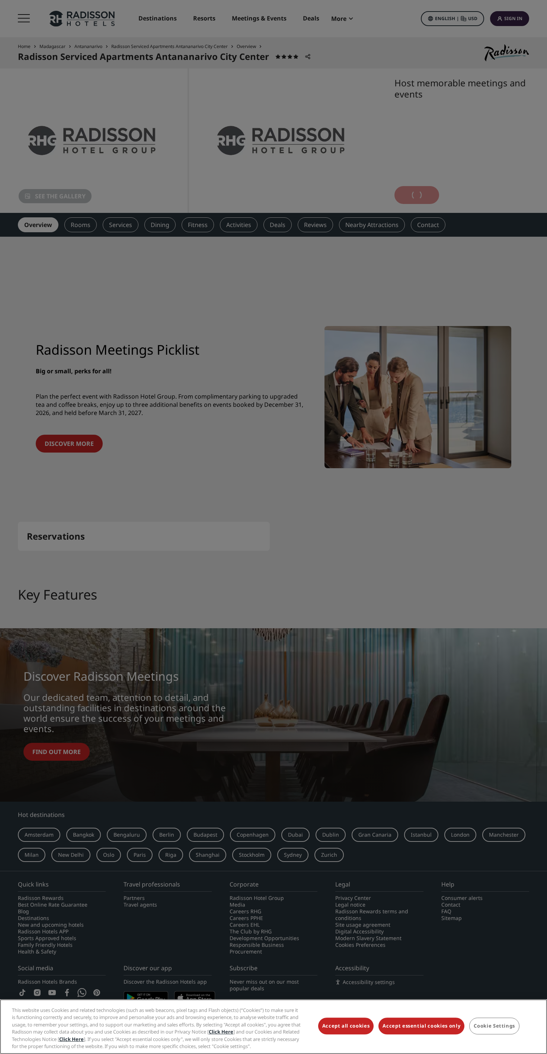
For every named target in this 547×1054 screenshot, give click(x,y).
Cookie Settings (494, 1026)
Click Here (221, 1031)
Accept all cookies (346, 1026)
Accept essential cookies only (421, 1026)
